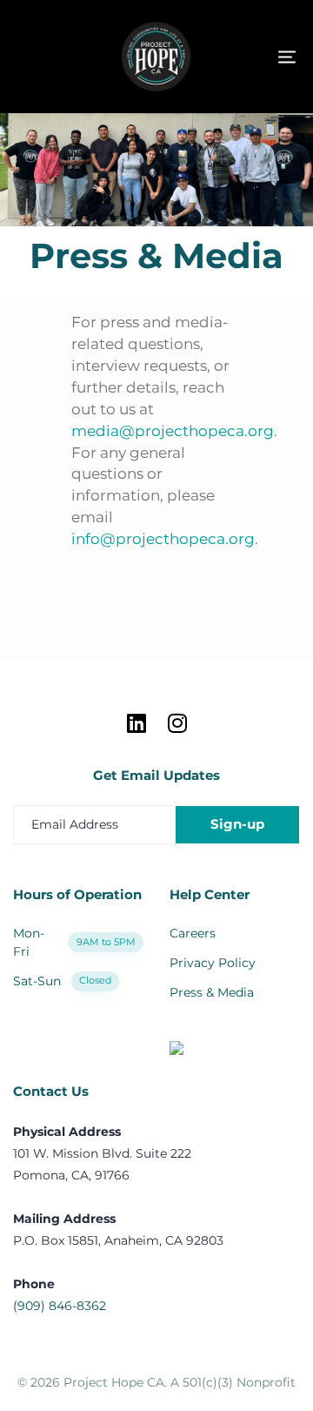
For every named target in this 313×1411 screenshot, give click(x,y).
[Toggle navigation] (243, 57)
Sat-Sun (62, 981)
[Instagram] (177, 723)
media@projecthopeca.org (172, 431)
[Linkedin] (136, 723)
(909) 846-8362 (59, 1306)
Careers (193, 933)
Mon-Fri (74, 942)
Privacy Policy (213, 963)
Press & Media (212, 992)
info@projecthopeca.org (163, 539)
